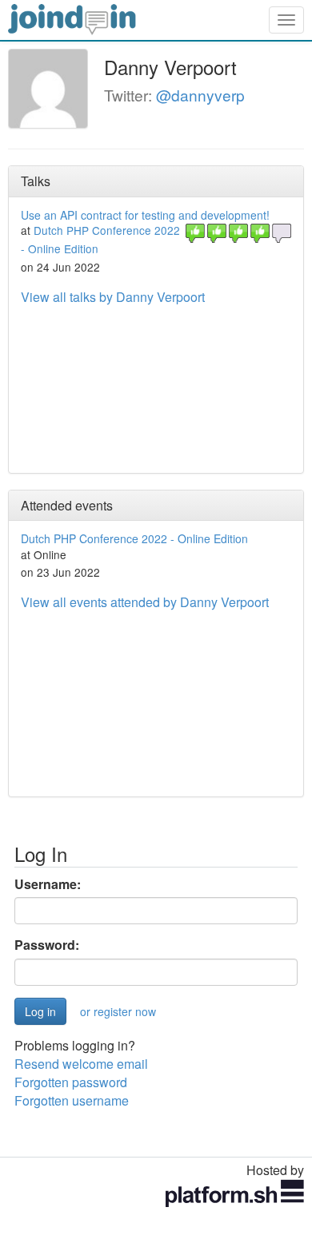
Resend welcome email (81, 1063)
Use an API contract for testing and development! (145, 215)
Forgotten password (70, 1082)
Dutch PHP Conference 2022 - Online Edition (134, 538)
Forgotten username (71, 1100)
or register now (118, 1011)
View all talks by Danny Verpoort (113, 297)
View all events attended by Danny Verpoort (145, 602)
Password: (46, 945)
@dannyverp (200, 94)
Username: (47, 884)
